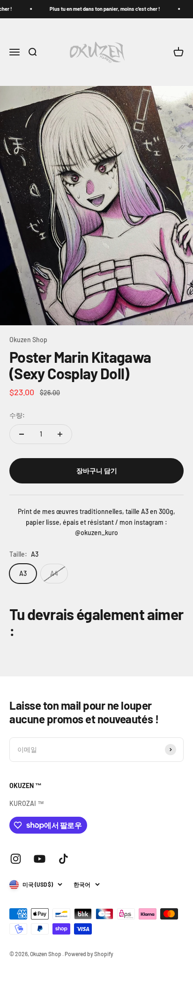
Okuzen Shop (28, 340)
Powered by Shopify (89, 953)
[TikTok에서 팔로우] (63, 858)
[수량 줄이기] (21, 434)
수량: (17, 415)
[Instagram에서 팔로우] (15, 858)
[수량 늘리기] (60, 434)
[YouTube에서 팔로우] (39, 858)
